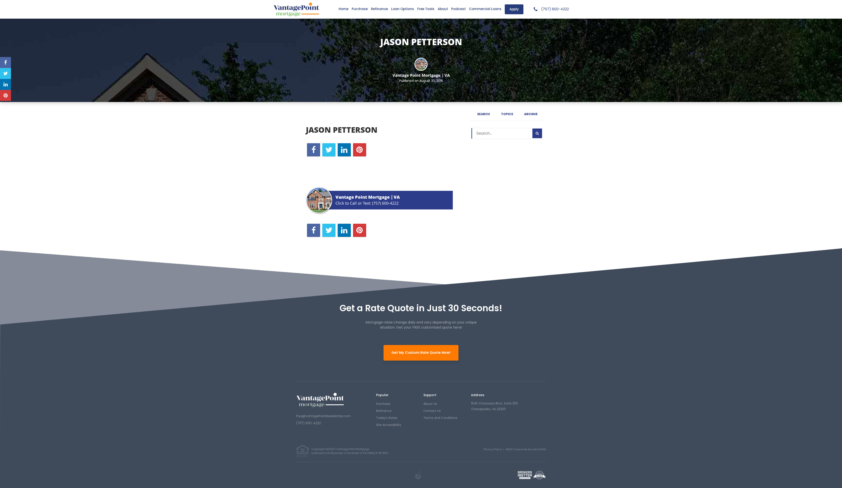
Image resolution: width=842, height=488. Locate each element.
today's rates (386, 418)
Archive (531, 114)
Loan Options (402, 9)
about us (430, 404)
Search (483, 114)
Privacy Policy (493, 449)
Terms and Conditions (440, 418)
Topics (507, 114)
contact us (432, 411)
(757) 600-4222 (555, 9)
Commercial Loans (485, 9)
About (443, 9)
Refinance (379, 9)
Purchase (360, 9)
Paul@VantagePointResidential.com (323, 416)
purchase (383, 404)
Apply (514, 9)
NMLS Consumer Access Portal (526, 449)
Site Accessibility (388, 425)
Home (343, 9)
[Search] (537, 133)
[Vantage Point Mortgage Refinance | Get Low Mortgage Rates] (320, 399)
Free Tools (425, 9)
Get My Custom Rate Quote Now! (421, 352)
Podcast (458, 9)
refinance (384, 411)
